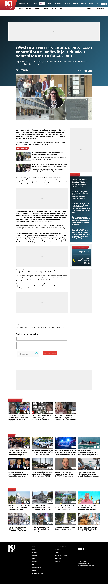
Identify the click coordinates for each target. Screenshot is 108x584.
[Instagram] (104, 4)
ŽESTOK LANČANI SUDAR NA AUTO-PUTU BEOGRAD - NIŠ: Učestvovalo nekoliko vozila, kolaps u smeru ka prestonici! (81, 220)
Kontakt (57, 561)
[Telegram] (91, 71)
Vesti (28, 3)
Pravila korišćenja (60, 546)
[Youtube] (106, 4)
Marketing (58, 558)
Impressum (58, 549)
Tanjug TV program (61, 555)
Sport (67, 3)
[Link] (89, 71)
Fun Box (90, 3)
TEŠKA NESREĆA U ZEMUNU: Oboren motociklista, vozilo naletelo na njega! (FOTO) (42, 474)
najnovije (22, 3)
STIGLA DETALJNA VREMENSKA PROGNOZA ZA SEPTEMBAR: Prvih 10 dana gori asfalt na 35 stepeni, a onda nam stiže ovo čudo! (42, 508)
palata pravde (52, 327)
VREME (36, 3)
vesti (17, 327)
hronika (21, 327)
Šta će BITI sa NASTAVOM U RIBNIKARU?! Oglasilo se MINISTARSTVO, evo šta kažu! (65, 418)
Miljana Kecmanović (30, 327)
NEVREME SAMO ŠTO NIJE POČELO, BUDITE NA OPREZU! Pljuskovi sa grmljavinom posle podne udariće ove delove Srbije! (64, 508)
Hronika (46, 8)
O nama (57, 552)
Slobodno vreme (37, 567)
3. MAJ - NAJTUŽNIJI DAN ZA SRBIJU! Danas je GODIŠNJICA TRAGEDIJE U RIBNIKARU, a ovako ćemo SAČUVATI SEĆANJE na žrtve (42, 418)
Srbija (21, 8)
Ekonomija (58, 3)
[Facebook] (102, 4)
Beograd (29, 8)
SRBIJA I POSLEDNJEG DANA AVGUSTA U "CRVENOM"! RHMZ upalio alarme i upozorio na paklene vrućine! (80, 182)
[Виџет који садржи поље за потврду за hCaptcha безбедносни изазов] (28, 354)
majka (38, 327)
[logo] (19, 561)
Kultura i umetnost (37, 573)
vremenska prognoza (80, 247)
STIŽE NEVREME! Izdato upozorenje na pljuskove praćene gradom (40, 529)
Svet (61, 8)
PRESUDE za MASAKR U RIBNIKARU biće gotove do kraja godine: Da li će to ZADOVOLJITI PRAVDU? (18, 418)
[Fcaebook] (86, 71)
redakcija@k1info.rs (85, 563)
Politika (37, 8)
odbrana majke (61, 327)
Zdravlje (50, 3)
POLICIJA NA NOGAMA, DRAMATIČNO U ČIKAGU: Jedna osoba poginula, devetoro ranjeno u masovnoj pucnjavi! (80, 194)
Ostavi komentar (50, 353)
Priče (83, 3)
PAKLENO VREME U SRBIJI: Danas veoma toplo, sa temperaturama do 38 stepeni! (65, 529)
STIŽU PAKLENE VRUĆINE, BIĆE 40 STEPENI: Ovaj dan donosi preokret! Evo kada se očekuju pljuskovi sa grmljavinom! (88, 529)
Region (54, 8)
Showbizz (75, 3)
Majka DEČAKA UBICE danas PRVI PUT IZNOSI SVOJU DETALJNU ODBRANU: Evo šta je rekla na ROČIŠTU (49, 165)
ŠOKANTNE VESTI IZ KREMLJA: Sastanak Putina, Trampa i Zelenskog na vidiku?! (18, 474)
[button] (74, 251)
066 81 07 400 (83, 561)
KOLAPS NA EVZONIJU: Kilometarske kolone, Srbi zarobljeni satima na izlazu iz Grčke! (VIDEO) (88, 474)
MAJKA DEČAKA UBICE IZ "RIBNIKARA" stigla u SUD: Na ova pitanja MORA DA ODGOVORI (49, 153)
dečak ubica (44, 327)
